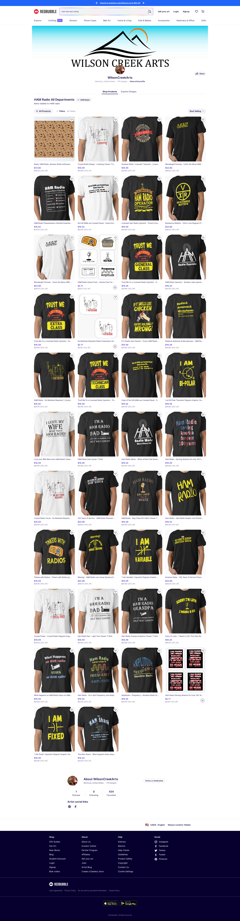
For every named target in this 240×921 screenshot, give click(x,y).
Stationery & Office (185, 20)
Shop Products (110, 91)
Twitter (162, 850)
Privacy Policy (70, 890)
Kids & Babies (144, 20)
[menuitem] (37, 20)
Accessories (164, 20)
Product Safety (125, 858)
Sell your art (87, 858)
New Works (54, 850)
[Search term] (149, 11)
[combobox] (106, 11)
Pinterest (163, 859)
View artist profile (137, 81)
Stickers (73, 20)
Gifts (203, 20)
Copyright (123, 863)
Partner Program (89, 850)
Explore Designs (128, 91)
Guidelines (123, 854)
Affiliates (86, 854)
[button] (120, 3)
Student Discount (57, 858)
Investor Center (89, 846)
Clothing (55, 20)
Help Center (123, 850)
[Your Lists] (197, 11)
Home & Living (124, 20)
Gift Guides (54, 841)
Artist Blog (87, 867)
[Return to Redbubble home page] (45, 11)
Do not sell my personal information (92, 890)
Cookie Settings (125, 871)
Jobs (84, 863)
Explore (37, 20)
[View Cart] (203, 11)
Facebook (163, 846)
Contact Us (123, 867)
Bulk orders (54, 871)
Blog (51, 854)
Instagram (163, 841)
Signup (52, 867)
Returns (121, 846)
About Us (86, 841)
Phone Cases (90, 20)
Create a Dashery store (93, 871)
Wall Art (107, 20)
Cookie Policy (114, 890)
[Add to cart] (115, 287)
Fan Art (52, 846)
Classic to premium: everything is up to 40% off (120, 3)
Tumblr (162, 854)
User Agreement (55, 890)
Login (51, 863)
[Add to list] (72, 120)
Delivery (122, 841)
